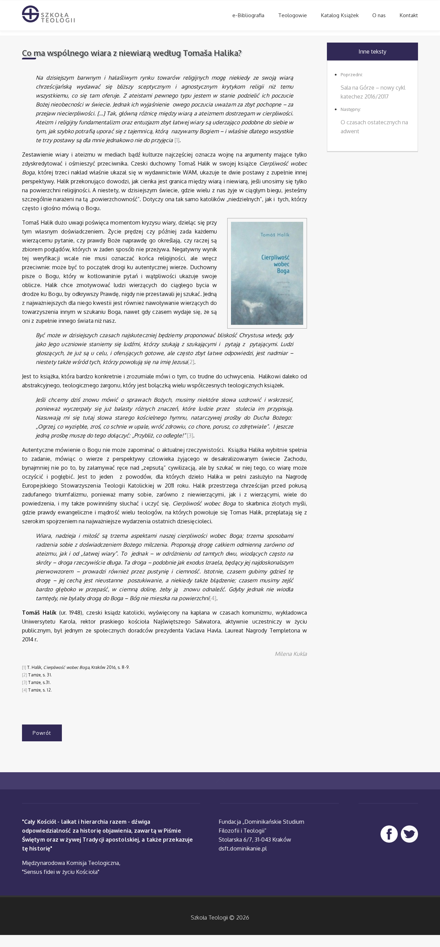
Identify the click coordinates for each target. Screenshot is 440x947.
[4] (212, 598)
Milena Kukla (291, 653)
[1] (177, 140)
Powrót (42, 733)
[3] (190, 435)
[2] (191, 361)
